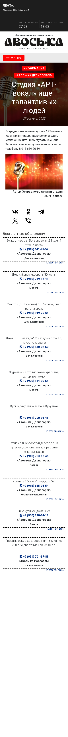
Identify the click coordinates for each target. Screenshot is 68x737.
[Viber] (28, 220)
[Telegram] (41, 211)
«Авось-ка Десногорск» (34, 75)
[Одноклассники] (28, 211)
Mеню (15, 58)
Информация (34, 68)
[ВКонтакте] (15, 211)
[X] (15, 220)
